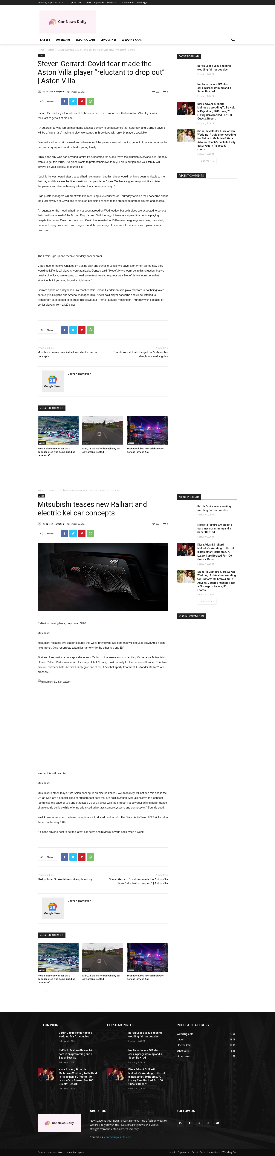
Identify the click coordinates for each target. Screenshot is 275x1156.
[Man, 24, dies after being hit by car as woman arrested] (102, 430)
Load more (206, 161)
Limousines (213, 1152)
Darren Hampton (54, 91)
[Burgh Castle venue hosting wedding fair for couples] (186, 70)
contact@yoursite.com (118, 1137)
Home (41, 49)
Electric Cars (198, 1152)
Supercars (183, 1152)
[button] (232, 39)
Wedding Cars (229, 1152)
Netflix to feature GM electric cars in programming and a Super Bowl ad (214, 88)
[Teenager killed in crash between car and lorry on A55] (147, 430)
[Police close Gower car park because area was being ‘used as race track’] (58, 430)
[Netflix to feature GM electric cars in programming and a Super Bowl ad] (186, 88)
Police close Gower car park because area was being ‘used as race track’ (56, 452)
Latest (51, 49)
